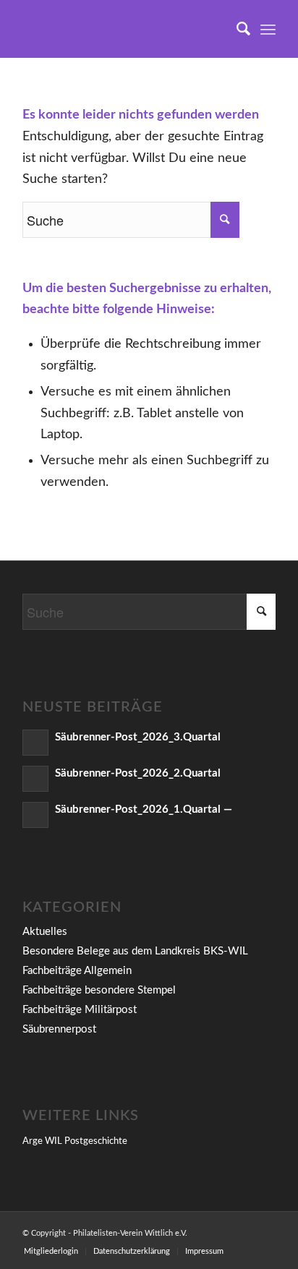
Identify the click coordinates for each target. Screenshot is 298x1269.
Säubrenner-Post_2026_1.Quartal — (143, 809)
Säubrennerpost (59, 1029)
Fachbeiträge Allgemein (77, 970)
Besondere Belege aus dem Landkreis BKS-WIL (135, 951)
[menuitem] (236, 29)
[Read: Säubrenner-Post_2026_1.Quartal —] (35, 815)
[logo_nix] (123, 29)
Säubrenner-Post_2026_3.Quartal (138, 737)
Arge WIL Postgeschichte (74, 1141)
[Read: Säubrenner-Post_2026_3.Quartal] (35, 743)
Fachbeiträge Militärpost (79, 1009)
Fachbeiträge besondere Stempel (99, 990)
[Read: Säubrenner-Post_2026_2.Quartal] (35, 779)
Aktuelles (44, 931)
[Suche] (236, 29)
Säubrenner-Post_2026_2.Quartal (138, 773)
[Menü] (268, 29)
